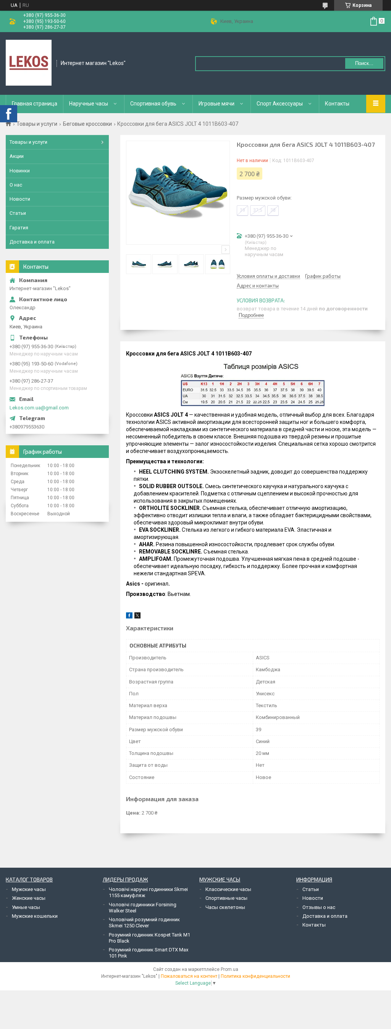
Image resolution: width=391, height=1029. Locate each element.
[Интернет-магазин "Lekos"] (29, 63)
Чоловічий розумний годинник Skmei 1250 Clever (144, 922)
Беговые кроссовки (87, 124)
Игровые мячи (216, 104)
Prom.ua (229, 969)
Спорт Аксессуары (280, 104)
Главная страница (34, 104)
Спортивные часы (226, 898)
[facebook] (129, 617)
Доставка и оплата (32, 242)
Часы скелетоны (225, 907)
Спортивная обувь (153, 104)
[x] (137, 617)
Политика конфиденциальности (255, 976)
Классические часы (228, 889)
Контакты (337, 104)
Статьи (18, 213)
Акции (17, 156)
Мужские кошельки (35, 916)
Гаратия (19, 227)
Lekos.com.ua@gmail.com (39, 408)
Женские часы (28, 898)
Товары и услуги (36, 124)
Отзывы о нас (318, 907)
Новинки (20, 171)
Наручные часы (88, 104)
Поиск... (364, 63)
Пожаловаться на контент (189, 976)
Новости (20, 199)
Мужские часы (29, 889)
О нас (16, 185)
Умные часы (26, 907)
